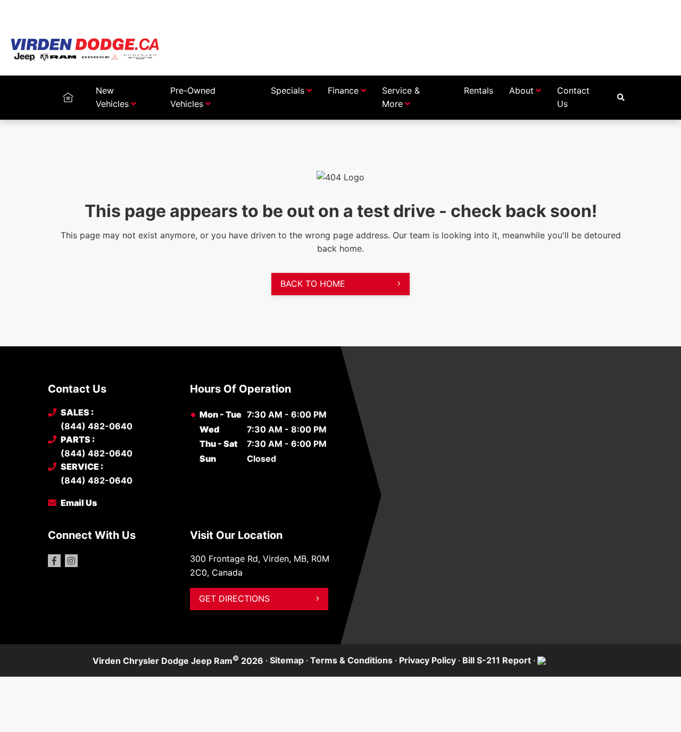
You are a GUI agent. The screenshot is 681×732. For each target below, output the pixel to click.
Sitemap (287, 660)
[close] (622, 9)
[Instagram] (71, 560)
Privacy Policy (427, 660)
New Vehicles (112, 97)
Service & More (401, 97)
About (521, 90)
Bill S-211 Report (496, 660)
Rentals (478, 90)
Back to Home (312, 283)
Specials (287, 90)
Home (68, 90)
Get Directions (234, 598)
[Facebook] (54, 560)
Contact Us (573, 97)
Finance (343, 90)
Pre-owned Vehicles (192, 97)
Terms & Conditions (351, 660)
